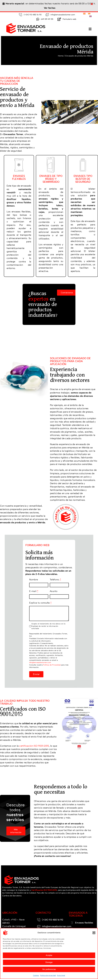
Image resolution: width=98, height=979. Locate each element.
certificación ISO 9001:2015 (34, 745)
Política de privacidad (48, 975)
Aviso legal (61, 975)
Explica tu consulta (40, 602)
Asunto (53, 591)
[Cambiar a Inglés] (90, 16)
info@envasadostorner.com (40, 662)
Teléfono (55, 579)
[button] (94, 932)
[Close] (92, 4)
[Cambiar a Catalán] (89, 13)
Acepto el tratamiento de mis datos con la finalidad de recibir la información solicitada (48, 626)
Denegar (49, 962)
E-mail (33, 591)
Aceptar (49, 955)
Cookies (36, 975)
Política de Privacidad (51, 665)
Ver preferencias (49, 969)
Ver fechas (50, 7)
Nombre (33, 579)
